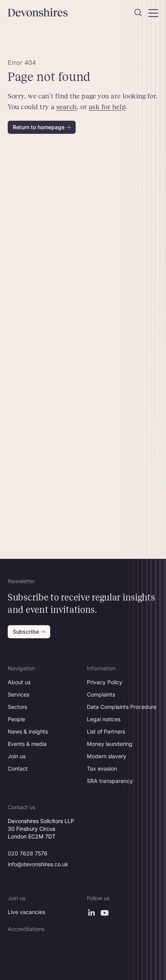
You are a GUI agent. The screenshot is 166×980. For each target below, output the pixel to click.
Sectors (17, 706)
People (16, 719)
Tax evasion (102, 768)
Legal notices (103, 719)
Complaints (101, 694)
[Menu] (153, 12)
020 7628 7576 (27, 853)
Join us (16, 756)
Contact (18, 768)
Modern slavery (106, 756)
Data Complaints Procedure (121, 706)
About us (19, 682)
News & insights (28, 731)
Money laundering (109, 743)
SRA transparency (110, 781)
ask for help (107, 107)
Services (18, 694)
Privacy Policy (104, 682)
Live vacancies (26, 912)
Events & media (27, 743)
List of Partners (106, 731)
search (66, 107)
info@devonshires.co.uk (38, 864)
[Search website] (138, 13)
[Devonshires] (43, 12)
